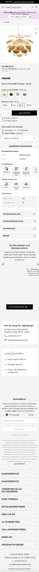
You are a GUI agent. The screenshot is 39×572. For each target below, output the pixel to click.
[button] (35, 28)
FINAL (18, 17)
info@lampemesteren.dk (18, 340)
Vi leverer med (11, 521)
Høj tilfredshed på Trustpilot (24, 2)
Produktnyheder (13, 544)
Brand (6, 235)
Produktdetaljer (11, 214)
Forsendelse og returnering (12, 490)
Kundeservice (10, 473)
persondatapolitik (19, 463)
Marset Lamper (25, 155)
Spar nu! (25, 14)
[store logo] (14, 7)
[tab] (19, 474)
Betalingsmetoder (13, 506)
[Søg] (32, 7)
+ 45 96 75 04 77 (20, 561)
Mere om (7, 537)
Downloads (9, 228)
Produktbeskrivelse (13, 221)
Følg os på (8, 514)
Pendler (7, 22)
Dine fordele (10, 499)
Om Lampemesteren (14, 529)
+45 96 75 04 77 (14, 336)
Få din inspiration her (18, 307)
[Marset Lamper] (13, 78)
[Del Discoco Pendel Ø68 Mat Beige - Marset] (35, 32)
